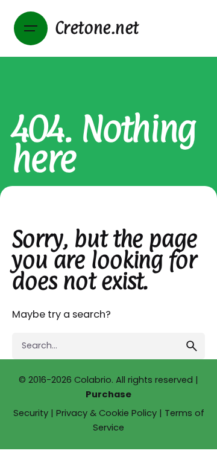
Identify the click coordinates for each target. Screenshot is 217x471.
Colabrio (93, 380)
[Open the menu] (31, 28)
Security (30, 413)
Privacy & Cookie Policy (106, 413)
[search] (191, 346)
